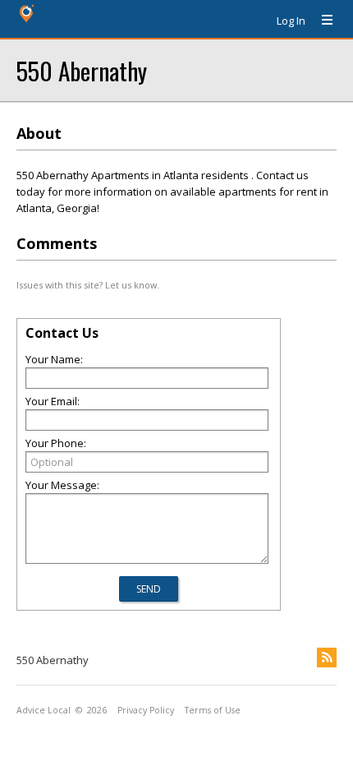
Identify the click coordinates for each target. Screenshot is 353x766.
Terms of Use (213, 710)
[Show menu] (321, 20)
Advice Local (43, 710)
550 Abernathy (81, 70)
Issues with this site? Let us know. (87, 285)
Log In (291, 20)
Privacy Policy (145, 710)
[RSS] (327, 657)
